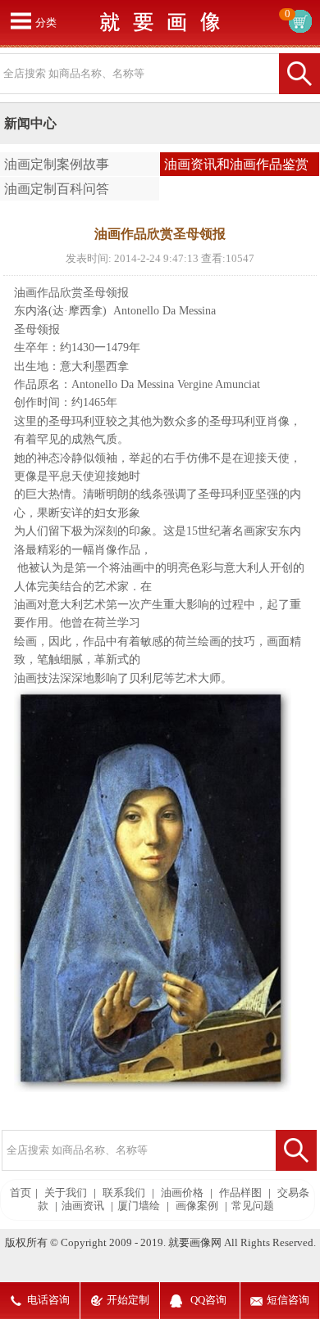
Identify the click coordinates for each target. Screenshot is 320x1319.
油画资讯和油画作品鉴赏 (236, 164)
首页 (20, 1193)
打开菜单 (20, 20)
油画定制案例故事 (56, 164)
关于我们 (65, 1193)
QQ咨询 (208, 1300)
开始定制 (128, 1300)
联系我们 (124, 1193)
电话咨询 (48, 1300)
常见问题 (252, 1206)
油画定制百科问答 (56, 189)
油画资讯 (83, 1206)
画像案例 (197, 1206)
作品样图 (240, 1193)
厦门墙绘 (138, 1206)
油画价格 (182, 1193)
